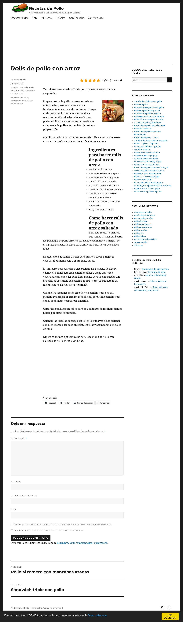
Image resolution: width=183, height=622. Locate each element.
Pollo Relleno (140, 236)
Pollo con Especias (143, 224)
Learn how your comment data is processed (82, 542)
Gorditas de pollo (142, 149)
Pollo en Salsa (140, 230)
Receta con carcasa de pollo (147, 164)
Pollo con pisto (141, 104)
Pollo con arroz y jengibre (146, 155)
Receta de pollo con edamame (148, 183)
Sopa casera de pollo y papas (147, 161)
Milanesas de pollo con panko (148, 192)
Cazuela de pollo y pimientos (147, 122)
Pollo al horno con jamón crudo (148, 119)
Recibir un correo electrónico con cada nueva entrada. (49, 531)
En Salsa (60, 18)
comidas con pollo (19, 97)
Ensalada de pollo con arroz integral (151, 167)
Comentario (19, 438)
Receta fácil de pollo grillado (147, 146)
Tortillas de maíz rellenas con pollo (150, 140)
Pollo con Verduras (143, 227)
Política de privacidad (52, 608)
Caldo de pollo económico (146, 158)
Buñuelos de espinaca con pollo (149, 107)
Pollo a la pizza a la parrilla (146, 143)
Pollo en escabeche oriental (147, 152)
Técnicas (138, 245)
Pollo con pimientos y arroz (147, 110)
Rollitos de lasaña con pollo (147, 189)
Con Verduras (95, 18)
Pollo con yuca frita (143, 180)
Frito (35, 18)
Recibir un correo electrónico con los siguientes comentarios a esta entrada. (63, 524)
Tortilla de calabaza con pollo (148, 101)
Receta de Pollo (18, 79)
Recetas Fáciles (19, 18)
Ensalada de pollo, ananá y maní (149, 125)
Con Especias (76, 18)
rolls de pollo (17, 103)
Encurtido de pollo (156, 272)
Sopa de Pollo (140, 242)
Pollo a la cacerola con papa (147, 177)
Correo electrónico (23, 495)
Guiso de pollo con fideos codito (149, 170)
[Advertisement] (80, 43)
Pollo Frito (139, 233)
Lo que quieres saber (144, 218)
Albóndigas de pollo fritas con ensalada (152, 186)
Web (13, 509)
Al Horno (47, 18)
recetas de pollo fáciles (22, 100)
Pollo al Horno (140, 221)
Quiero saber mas (97, 615)
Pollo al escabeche (142, 128)
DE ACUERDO (170, 616)
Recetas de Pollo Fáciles (145, 239)
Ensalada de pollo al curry (146, 137)
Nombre (16, 481)
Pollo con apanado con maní (147, 173)
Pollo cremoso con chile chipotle (149, 116)
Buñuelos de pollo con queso (147, 113)
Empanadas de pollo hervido (155, 269)
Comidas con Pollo (19, 87)
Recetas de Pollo (46, 8)
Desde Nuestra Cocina (144, 215)
